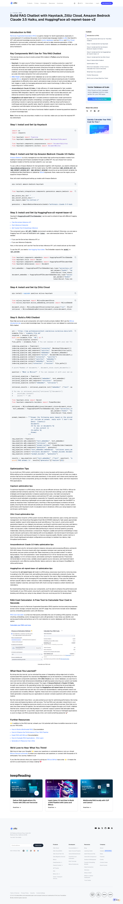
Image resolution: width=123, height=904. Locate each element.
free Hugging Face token (36, 249)
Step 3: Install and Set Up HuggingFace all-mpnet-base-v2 (99, 53)
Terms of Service (14, 893)
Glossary (86, 870)
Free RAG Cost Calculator (73, 857)
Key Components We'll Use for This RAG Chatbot (99, 39)
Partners (102, 856)
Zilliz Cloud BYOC (57, 851)
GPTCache (56, 868)
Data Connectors (88, 867)
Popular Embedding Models (89, 863)
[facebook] (91, 111)
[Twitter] (102, 828)
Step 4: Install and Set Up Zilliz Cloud (98, 57)
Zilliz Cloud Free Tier (58, 854)
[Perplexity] (27, 851)
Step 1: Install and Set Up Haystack (97, 44)
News (101, 854)
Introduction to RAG (93, 35)
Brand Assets (103, 865)
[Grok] (31, 851)
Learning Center (88, 851)
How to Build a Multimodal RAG (22, 729)
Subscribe (38, 845)
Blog (85, 848)
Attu (54, 871)
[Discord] (109, 828)
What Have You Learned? (94, 72)
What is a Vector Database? (88, 876)
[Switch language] (74, 3)
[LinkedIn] (99, 828)
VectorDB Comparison (90, 856)
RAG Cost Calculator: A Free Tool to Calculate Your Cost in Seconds (98, 67)
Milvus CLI (55, 874)
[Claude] (34, 851)
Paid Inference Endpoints (20, 225)
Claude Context (57, 865)
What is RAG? (88, 873)
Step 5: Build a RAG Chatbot (95, 60)
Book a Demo (89, 3)
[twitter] (87, 111)
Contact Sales (104, 862)
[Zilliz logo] (13, 3)
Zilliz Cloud (70, 40)
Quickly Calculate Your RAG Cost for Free (99, 120)
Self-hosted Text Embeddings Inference (25, 228)
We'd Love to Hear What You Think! (97, 78)
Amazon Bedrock (16, 158)
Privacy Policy (25, 893)
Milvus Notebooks (73, 864)
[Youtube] (96, 828)
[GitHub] (105, 828)
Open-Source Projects (75, 851)
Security (32, 893)
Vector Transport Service (57, 877)
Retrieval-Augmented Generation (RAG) (23, 36)
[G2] (112, 828)
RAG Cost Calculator (17, 615)
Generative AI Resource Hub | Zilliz (23, 741)
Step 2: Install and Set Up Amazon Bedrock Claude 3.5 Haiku (97, 48)
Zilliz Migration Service (59, 856)
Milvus (61, 40)
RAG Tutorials (72, 861)
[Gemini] (38, 851)
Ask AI (117, 900)
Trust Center (87, 880)
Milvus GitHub (52, 760)
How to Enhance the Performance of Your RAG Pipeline (30, 732)
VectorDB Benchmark (74, 854)
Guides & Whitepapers (90, 859)
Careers (102, 851)
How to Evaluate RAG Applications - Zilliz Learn (27, 738)
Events (102, 859)
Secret (42, 172)
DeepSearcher (57, 862)
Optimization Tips (92, 63)
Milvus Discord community (19, 753)
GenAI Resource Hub (89, 854)
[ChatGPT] (23, 851)
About (101, 848)
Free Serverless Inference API (21, 222)
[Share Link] (98, 111)
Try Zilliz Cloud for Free (99, 99)
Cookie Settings (40, 893)
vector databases (47, 40)
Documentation (73, 848)
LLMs (65, 38)
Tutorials (15, 13)
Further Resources (92, 75)
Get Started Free (106, 3)
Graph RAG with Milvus (19, 735)
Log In (97, 3)
